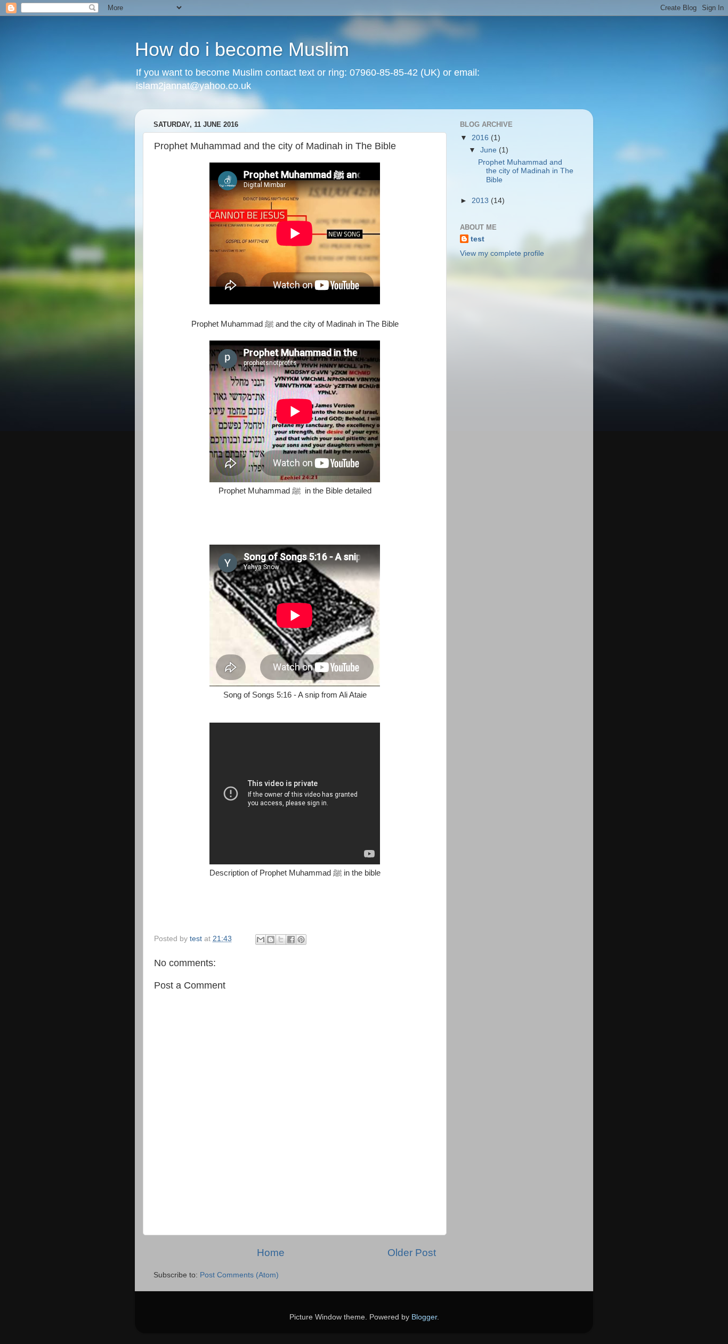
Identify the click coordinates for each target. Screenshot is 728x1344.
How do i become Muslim (242, 49)
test (477, 239)
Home (271, 1252)
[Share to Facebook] (291, 939)
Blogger (424, 1317)
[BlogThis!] (270, 939)
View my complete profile (502, 253)
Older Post (411, 1252)
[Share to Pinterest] (301, 939)
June (489, 150)
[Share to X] (281, 939)
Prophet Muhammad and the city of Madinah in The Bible (525, 170)
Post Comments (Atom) (239, 1275)
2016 (481, 138)
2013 (481, 201)
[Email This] (260, 939)
